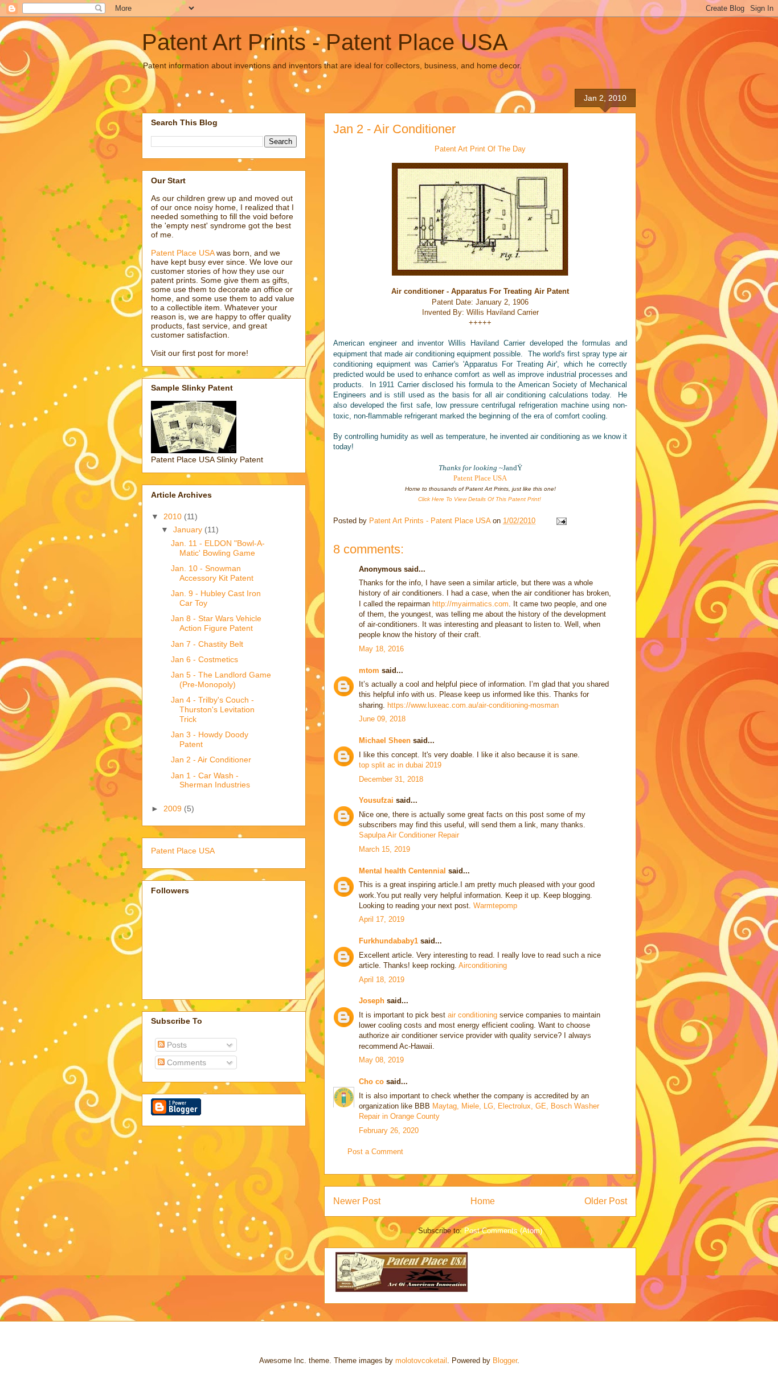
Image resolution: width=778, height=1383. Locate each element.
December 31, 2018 (391, 779)
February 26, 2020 (389, 1130)
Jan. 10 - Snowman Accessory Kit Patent (212, 573)
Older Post (605, 1201)
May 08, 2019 (381, 1060)
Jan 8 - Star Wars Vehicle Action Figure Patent (216, 623)
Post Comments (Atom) (503, 1230)
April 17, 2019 (381, 919)
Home (482, 1201)
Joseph (371, 1000)
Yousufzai (376, 800)
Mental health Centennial (402, 871)
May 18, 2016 (381, 649)
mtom (369, 670)
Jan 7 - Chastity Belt (207, 644)
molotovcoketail (421, 1360)
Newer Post (356, 1201)
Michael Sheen (385, 740)
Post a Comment (375, 1151)
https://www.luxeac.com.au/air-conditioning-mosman (473, 705)
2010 (173, 516)
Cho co (372, 1081)
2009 (173, 808)
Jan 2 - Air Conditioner (394, 129)
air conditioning (472, 1015)
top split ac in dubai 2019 (400, 765)
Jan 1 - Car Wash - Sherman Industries (210, 780)
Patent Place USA (480, 478)
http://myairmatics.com (470, 604)
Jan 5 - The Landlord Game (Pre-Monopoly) (221, 679)
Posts (176, 1044)
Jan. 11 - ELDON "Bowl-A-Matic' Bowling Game (218, 548)
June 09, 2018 (382, 719)
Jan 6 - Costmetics (204, 659)
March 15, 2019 (384, 849)
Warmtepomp (495, 905)
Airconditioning (482, 965)
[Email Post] (560, 520)
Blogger (505, 1360)
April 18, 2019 (381, 979)
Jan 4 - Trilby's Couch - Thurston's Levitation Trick (213, 709)
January (188, 529)
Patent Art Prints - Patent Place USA (325, 42)
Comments (185, 1062)
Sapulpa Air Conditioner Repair (409, 835)
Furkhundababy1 (388, 941)
